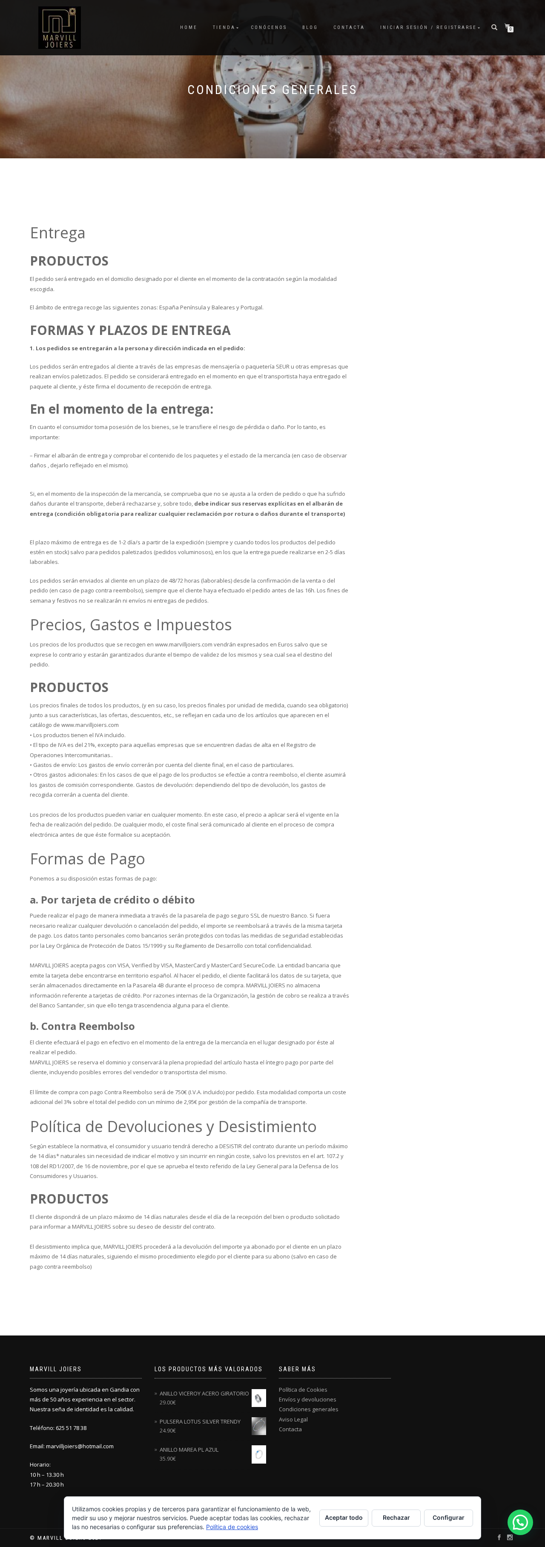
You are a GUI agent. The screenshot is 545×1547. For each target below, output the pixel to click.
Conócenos (269, 27)
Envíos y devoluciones (307, 1399)
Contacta (349, 27)
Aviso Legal (293, 1419)
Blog (310, 27)
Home (189, 27)
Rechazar (396, 1517)
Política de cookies (232, 1526)
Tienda (224, 27)
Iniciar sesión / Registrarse (428, 27)
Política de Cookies (303, 1389)
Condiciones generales (308, 1409)
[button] (520, 1522)
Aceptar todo (344, 1517)
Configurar (449, 1517)
